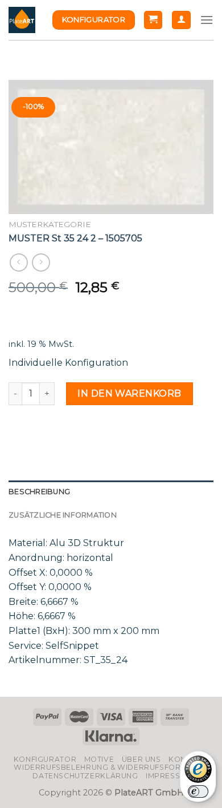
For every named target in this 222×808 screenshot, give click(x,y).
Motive (99, 759)
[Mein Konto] (181, 20)
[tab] (111, 491)
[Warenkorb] (153, 20)
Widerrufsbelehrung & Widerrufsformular (111, 767)
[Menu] (206, 20)
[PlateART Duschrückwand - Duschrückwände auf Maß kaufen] (22, 20)
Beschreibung (39, 491)
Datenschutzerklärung (85, 775)
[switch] (198, 791)
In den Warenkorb (129, 393)
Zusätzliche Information (63, 515)
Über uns (141, 759)
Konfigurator (45, 759)
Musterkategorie (50, 224)
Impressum (169, 775)
